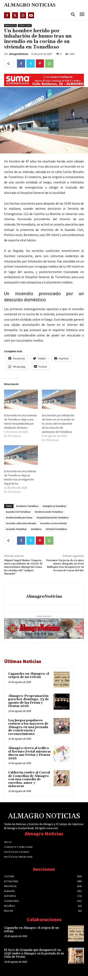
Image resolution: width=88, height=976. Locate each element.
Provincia (10, 25)
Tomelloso (25, 25)
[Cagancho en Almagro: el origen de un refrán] (62, 679)
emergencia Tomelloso (54, 506)
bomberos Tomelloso (27, 506)
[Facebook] (7, 15)
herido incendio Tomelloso (49, 511)
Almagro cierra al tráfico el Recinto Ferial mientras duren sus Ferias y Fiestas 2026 (29, 753)
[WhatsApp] (49, 63)
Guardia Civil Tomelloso (18, 511)
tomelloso (36, 529)
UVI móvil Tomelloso (56, 529)
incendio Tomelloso (16, 529)
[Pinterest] (40, 63)
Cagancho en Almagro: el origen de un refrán (28, 675)
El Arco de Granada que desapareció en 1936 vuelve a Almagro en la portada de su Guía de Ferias (34, 953)
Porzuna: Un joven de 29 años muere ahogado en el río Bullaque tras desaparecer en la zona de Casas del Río (65, 565)
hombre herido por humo (19, 517)
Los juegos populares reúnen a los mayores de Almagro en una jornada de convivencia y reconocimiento (28, 727)
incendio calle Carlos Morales (21, 523)
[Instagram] (23, 15)
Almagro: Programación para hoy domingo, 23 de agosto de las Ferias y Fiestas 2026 (28, 701)
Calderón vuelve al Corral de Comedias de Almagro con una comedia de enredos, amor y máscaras (29, 779)
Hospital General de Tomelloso (52, 517)
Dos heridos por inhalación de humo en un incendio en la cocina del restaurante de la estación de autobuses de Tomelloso (58, 423)
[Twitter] (15, 15)
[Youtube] (31, 15)
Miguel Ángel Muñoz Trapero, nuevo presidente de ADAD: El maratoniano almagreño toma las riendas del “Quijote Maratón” (23, 567)
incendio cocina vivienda (53, 523)
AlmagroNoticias (18, 54)
